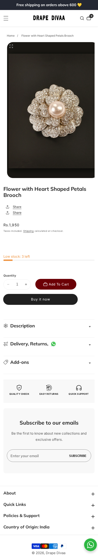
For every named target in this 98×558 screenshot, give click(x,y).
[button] (49, 362)
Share (17, 207)
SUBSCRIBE (77, 455)
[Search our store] (82, 18)
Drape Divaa (55, 553)
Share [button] (17, 212)
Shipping (28, 230)
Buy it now (40, 299)
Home (11, 35)
